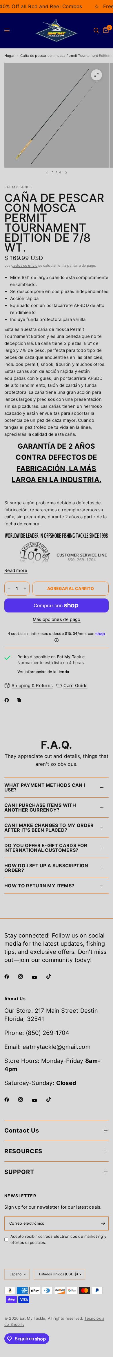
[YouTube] (38, 977)
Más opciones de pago (57, 619)
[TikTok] (52, 976)
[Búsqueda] (96, 30)
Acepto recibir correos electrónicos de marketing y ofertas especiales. (58, 1239)
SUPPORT (19, 1171)
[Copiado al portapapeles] (20, 700)
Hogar (9, 55)
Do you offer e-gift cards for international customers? (45, 847)
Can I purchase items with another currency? (40, 807)
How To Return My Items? (39, 886)
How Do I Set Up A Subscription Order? (46, 868)
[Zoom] (96, 74)
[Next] (66, 173)
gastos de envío (24, 265)
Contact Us (21, 1130)
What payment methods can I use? (44, 787)
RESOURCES (23, 1151)
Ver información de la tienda (43, 671)
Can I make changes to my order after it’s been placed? (49, 827)
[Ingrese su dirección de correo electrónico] (103, 1223)
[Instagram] (24, 976)
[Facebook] (7, 700)
